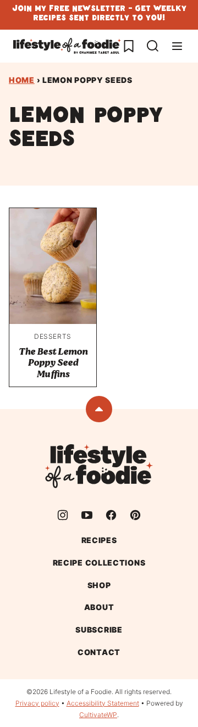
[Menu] (177, 46)
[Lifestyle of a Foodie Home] (67, 46)
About (99, 607)
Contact (99, 652)
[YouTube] (87, 515)
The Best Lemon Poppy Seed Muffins (53, 363)
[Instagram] (63, 515)
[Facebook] (111, 515)
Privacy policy (37, 703)
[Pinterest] (135, 515)
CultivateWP (98, 715)
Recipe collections (99, 562)
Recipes (99, 540)
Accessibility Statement (103, 703)
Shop (99, 585)
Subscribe (98, 629)
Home (22, 80)
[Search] (153, 46)
